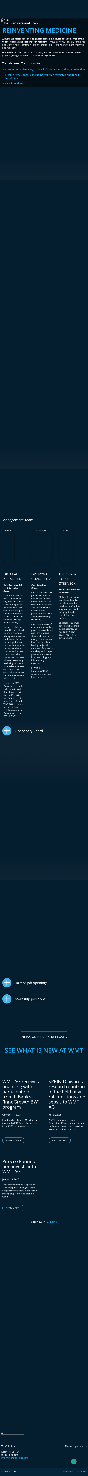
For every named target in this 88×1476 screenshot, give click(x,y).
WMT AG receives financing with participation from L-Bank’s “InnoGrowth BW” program (20, 1094)
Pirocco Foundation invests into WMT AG (19, 1166)
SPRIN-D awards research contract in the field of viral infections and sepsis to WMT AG (67, 1094)
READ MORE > (13, 1140)
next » (53, 1221)
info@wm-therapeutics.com (14, 1457)
